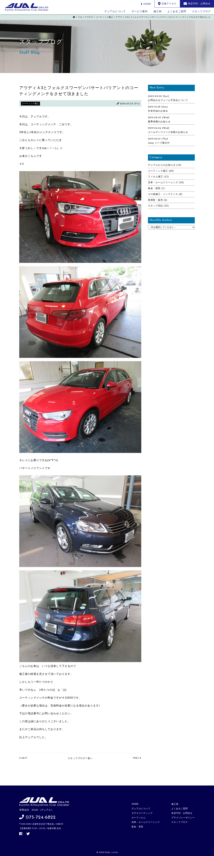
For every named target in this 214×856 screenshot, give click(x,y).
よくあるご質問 (176, 11)
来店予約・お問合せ (181, 813)
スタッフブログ (201, 11)
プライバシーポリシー (183, 817)
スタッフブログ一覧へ (80, 758)
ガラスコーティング (142, 813)
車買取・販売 (155, 200)
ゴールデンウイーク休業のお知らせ (168, 132)
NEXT (24, 758)
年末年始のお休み (158, 111)
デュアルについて (115, 11)
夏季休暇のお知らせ (159, 121)
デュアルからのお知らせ (162, 165)
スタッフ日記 (155, 205)
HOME (147, 4)
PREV (136, 758)
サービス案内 (140, 11)
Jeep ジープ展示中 (159, 142)
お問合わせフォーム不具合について (168, 100)
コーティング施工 (158, 170)
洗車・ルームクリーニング (163, 182)
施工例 (157, 11)
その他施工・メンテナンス (163, 194)
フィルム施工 (155, 176)
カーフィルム (139, 817)
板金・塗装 (154, 188)
